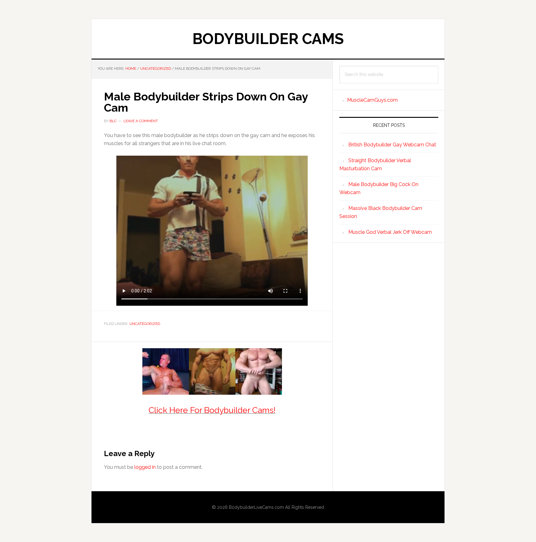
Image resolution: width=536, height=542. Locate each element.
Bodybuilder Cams (268, 38)
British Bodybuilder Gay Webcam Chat (392, 145)
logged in (145, 467)
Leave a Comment (140, 121)
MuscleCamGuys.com (372, 100)
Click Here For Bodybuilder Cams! (212, 410)
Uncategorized (144, 324)
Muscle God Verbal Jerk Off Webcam (390, 232)
